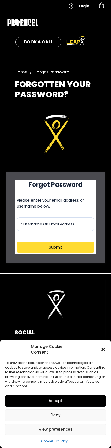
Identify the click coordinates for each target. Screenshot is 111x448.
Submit (55, 247)
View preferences (56, 429)
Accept (55, 400)
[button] (103, 349)
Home (21, 72)
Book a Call (38, 42)
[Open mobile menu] (93, 42)
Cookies (47, 441)
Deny (56, 415)
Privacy (62, 441)
